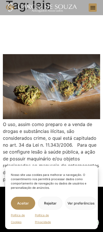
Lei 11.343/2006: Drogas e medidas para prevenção (42, 33)
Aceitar (23, 203)
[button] (93, 7)
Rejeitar (50, 203)
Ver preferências (81, 203)
